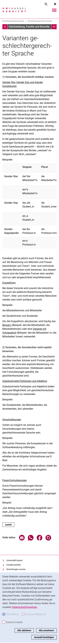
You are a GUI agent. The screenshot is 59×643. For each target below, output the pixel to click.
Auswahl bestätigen (44, 637)
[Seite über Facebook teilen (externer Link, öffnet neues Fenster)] (39, 539)
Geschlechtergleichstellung (13, 21)
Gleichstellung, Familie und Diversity (29, 26)
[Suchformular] (46, 4)
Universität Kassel (14, 560)
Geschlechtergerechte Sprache (40, 21)
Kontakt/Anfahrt (13, 565)
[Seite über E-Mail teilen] (22, 539)
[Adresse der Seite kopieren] (48, 539)
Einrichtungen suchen (16, 569)
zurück (8, 524)
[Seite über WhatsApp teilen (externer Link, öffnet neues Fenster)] (31, 539)
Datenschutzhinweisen (24, 607)
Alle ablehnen (24, 630)
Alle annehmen (46, 630)
